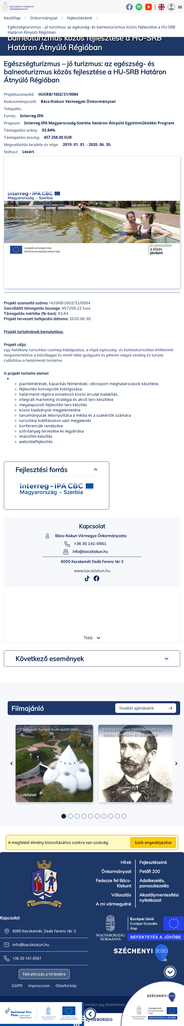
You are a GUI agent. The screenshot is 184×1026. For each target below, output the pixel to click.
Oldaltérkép (66, 985)
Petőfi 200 (149, 871)
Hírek (126, 862)
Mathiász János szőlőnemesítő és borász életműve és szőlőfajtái (132, 732)
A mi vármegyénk (113, 904)
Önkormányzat (116, 871)
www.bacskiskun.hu (92, 570)
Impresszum (39, 985)
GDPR (17, 985)
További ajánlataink (136, 708)
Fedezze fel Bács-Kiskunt (113, 883)
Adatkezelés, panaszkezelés (154, 883)
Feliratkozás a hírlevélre (44, 974)
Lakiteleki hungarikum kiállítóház (49, 729)
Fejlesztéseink (153, 862)
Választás (121, 895)
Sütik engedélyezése (153, 842)
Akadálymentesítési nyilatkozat (159, 897)
